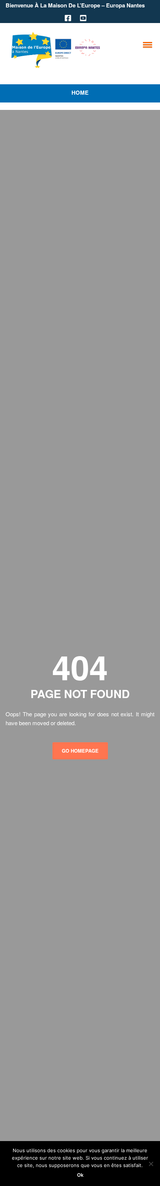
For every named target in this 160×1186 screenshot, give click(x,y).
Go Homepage (80, 750)
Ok (80, 1175)
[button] (146, 44)
